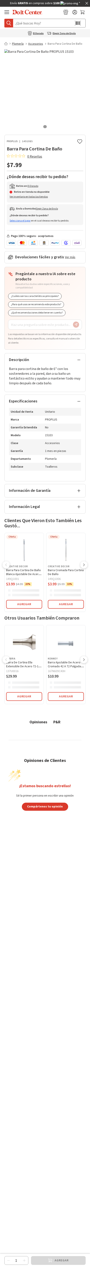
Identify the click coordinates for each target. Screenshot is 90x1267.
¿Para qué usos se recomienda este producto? (36, 304)
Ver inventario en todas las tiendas (29, 197)
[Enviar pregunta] (76, 325)
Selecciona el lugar (20, 221)
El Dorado (38, 33)
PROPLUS (12, 141)
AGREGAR (24, 604)
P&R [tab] (57, 721)
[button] (6, 565)
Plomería (18, 44)
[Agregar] (24, 1260)
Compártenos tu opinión (45, 806)
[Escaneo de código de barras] (77, 23)
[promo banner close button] (87, 3)
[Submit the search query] (8, 23)
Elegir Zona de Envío (64, 33)
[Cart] (83, 12)
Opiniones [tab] (38, 721)
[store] (65, 12)
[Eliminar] (8, 1260)
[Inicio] (7, 43)
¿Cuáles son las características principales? (35, 296)
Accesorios (35, 44)
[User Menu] (74, 12)
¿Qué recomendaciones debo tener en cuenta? (37, 313)
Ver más (70, 257)
